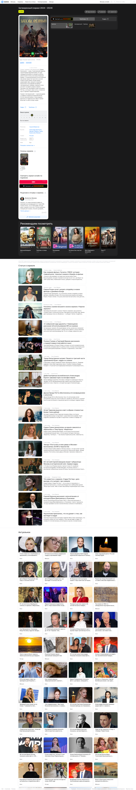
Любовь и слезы (41, 250)
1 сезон (22, 167)
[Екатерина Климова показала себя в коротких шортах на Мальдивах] (55, 724)
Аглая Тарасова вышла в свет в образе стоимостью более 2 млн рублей (63, 411)
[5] (32, 117)
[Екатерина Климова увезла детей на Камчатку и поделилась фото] (30, 774)
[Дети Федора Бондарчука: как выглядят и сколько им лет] (55, 573)
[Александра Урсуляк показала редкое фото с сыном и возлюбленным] (106, 699)
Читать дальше (24, 211)
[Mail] (2, 2)
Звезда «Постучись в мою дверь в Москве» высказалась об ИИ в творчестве (60, 446)
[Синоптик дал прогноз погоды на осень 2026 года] (55, 774)
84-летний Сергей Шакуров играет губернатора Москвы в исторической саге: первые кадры (62, 463)
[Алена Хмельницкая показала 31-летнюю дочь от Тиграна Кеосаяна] (80, 749)
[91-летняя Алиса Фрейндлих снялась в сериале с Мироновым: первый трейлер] (30, 598)
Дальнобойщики (25, 250)
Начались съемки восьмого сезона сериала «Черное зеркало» (64, 308)
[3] (27, 117)
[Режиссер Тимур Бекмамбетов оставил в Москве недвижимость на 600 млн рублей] (106, 573)
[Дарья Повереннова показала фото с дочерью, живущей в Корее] (80, 674)
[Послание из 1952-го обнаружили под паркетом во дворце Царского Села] (106, 598)
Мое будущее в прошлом (89, 251)
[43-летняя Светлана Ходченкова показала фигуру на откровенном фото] (80, 699)
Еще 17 (103, 250)
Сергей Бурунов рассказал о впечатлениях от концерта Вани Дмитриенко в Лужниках (61, 497)
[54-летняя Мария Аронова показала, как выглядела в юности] (80, 724)
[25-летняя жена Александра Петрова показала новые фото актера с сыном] (80, 649)
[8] (40, 117)
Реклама (13, 788)
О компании (7, 788)
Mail (2, 788)
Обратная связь (129, 788)
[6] (34, 117)
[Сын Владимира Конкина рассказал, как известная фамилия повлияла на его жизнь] (106, 623)
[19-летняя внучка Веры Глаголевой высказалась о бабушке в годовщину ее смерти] (106, 749)
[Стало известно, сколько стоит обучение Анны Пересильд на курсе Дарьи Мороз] (55, 749)
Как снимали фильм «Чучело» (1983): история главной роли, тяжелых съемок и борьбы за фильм (63, 273)
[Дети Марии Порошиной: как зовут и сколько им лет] (30, 573)
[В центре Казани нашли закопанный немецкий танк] (55, 649)
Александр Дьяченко (35, 129)
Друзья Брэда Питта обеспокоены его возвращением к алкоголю (64, 394)
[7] (37, 117)
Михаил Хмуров (33, 131)
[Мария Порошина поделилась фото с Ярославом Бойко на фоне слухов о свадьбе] (55, 598)
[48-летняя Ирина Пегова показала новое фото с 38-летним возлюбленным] (30, 749)
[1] (21, 117)
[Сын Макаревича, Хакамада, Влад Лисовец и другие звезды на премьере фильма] (30, 623)
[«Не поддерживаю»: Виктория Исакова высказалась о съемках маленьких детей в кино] (55, 699)
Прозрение (56, 250)
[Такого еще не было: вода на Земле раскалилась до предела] (30, 649)
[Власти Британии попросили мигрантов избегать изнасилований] (106, 774)
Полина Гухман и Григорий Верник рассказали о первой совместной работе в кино (62, 342)
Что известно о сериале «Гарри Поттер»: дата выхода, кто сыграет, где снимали (61, 480)
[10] (45, 117)
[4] (29, 117)
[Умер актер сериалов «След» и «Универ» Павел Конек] (106, 724)
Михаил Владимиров (35, 133)
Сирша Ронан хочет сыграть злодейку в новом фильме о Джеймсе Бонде (62, 290)
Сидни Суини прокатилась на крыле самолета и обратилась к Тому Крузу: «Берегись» (62, 428)
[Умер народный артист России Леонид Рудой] (106, 548)
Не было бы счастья (75, 250)
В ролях (22, 129)
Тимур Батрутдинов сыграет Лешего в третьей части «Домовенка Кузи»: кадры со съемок (64, 359)
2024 (20, 59)
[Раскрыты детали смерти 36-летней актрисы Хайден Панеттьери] (80, 598)
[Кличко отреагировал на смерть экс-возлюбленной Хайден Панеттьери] (106, 649)
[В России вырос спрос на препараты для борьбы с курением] (30, 674)
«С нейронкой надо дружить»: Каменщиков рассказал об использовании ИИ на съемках (61, 325)
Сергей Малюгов (34, 127)
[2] (24, 117)
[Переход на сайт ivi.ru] (33, 182)
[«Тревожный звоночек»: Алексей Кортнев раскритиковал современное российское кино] (30, 724)
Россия (31, 135)
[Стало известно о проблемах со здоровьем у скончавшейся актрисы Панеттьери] (30, 548)
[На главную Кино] (6, 2)
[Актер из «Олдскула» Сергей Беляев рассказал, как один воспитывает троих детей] (106, 674)
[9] (42, 117)
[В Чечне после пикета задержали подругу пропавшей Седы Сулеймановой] (55, 548)
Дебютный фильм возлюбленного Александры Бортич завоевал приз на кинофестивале (62, 377)
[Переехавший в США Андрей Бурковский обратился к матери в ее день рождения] (80, 548)
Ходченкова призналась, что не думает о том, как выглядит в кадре (63, 515)
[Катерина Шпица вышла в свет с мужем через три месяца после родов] (80, 623)
